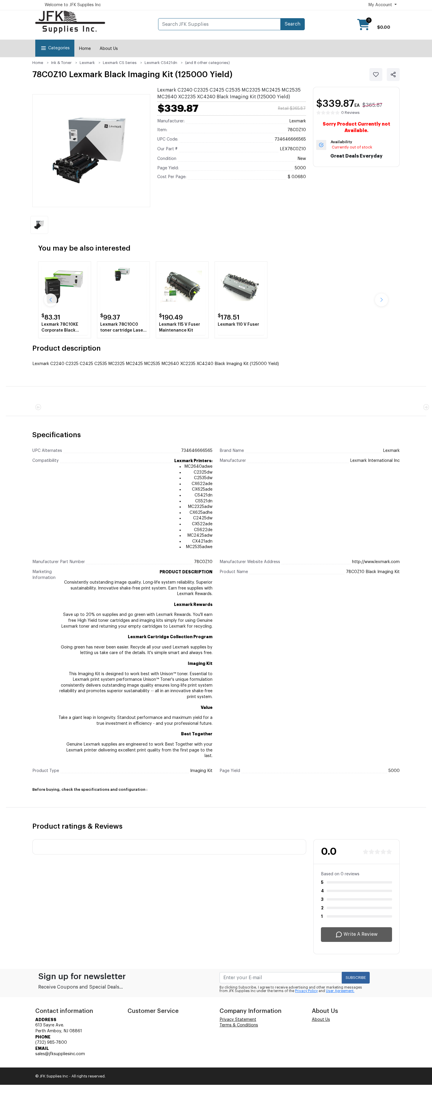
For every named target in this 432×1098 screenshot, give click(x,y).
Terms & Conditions (239, 1025)
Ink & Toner (61, 63)
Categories (59, 48)
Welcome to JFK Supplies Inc (73, 5)
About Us (109, 49)
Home (85, 49)
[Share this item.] (393, 74)
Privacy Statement (238, 1020)
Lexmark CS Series (120, 63)
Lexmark (87, 63)
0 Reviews (350, 112)
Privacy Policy (306, 991)
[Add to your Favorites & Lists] (375, 74)
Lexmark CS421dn (161, 63)
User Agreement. (340, 991)
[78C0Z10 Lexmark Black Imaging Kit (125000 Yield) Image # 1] (39, 225)
